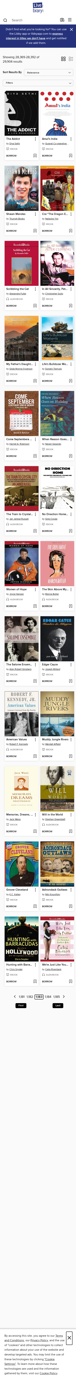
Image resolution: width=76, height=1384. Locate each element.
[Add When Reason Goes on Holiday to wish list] (70, 456)
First (20, 1005)
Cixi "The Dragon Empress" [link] (55, 214)
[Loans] (62, 20)
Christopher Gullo (54, 293)
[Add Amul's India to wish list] (70, 156)
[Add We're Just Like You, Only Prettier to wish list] (70, 981)
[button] (63, 60)
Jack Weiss (15, 819)
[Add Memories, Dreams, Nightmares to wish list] (35, 831)
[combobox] (30, 20)
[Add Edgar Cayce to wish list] (70, 681)
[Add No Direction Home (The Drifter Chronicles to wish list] (70, 531)
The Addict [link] (13, 139)
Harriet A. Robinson (19, 444)
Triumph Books (17, 218)
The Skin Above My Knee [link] (55, 589)
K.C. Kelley (14, 894)
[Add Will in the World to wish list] (70, 831)
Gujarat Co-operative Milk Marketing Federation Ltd (57, 143)
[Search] (5, 20)
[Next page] (63, 997)
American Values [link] (16, 739)
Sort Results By (12, 72)
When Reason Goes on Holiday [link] (55, 439)
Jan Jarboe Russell (19, 519)
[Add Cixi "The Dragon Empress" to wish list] (70, 231)
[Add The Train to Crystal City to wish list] (35, 531)
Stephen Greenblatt (55, 819)
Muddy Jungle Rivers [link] (55, 739)
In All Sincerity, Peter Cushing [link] (55, 289)
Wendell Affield (53, 744)
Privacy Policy (39, 1340)
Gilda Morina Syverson (20, 368)
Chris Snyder (16, 969)
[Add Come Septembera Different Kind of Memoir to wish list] (35, 456)
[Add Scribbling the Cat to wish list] (35, 306)
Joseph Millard (52, 669)
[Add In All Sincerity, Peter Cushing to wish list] (70, 306)
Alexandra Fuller (17, 293)
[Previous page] (15, 997)
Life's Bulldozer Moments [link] (55, 364)
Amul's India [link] (49, 139)
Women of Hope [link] (16, 589)
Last (58, 1005)
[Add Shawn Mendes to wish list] (35, 231)
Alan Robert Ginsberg (20, 669)
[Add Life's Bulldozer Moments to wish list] (70, 381)
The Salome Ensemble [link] (19, 664)
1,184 (48, 997)
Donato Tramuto (53, 368)
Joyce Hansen (16, 594)
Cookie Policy (48, 1373)
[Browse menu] (69, 19)
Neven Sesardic (53, 444)
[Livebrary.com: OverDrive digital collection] (38, 8)
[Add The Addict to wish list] (35, 156)
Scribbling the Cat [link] (17, 289)
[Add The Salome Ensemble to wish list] (35, 681)
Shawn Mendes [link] (15, 214)
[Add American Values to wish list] (35, 756)
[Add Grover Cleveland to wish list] (35, 906)
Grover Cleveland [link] (17, 890)
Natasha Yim (51, 218)
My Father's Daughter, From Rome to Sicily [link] (19, 364)
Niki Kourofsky (52, 894)
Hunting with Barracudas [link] (19, 964)
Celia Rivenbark (53, 969)
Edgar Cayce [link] (50, 664)
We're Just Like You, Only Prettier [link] (55, 964)
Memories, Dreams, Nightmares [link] (19, 814)
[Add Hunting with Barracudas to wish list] (35, 981)
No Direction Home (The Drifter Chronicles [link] (55, 514)
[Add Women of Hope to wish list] (35, 606)
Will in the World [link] (52, 814)
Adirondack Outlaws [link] (54, 890)
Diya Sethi (14, 143)
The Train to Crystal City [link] (19, 514)
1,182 (30, 997)
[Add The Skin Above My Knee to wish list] (70, 606)
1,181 (22, 997)
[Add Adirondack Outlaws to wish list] (70, 906)
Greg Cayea (51, 519)
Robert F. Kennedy (18, 744)
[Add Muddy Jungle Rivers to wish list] (70, 756)
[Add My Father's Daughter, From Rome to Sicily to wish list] (35, 381)
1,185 (56, 997)
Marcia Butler (52, 594)
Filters (9, 83)
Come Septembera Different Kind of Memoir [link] (19, 439)
